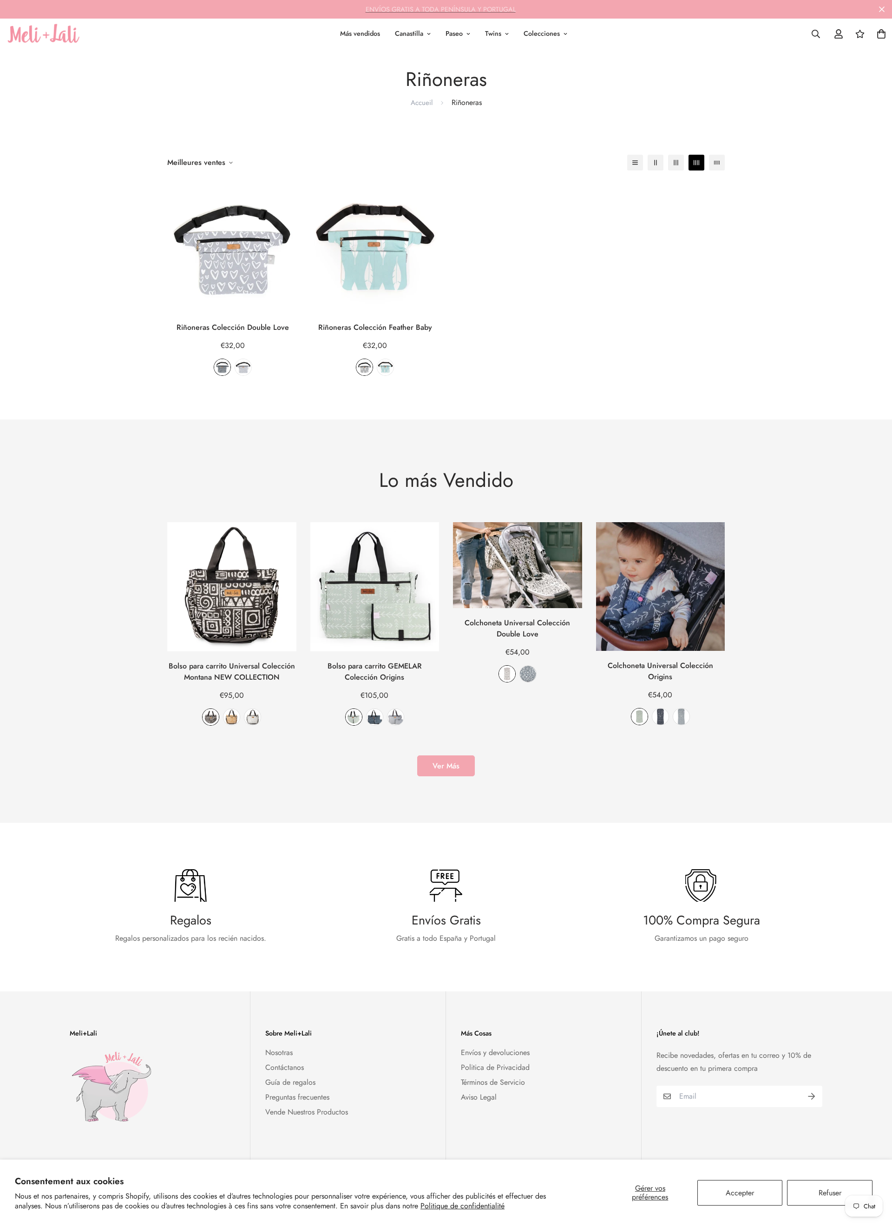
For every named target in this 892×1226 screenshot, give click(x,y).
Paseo (454, 33)
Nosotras (279, 1052)
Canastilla (409, 33)
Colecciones (542, 33)
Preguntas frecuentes (297, 1097)
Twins (493, 33)
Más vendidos (360, 33)
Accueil (422, 103)
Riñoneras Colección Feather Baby (375, 327)
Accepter (740, 1192)
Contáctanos (284, 1067)
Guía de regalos (290, 1082)
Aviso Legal (479, 1097)
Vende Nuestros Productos (306, 1112)
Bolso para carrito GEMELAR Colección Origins (375, 671)
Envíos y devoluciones (495, 1052)
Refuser (830, 1192)
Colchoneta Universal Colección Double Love (517, 628)
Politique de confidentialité (462, 1205)
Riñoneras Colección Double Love (233, 327)
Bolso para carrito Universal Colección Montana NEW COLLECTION (232, 671)
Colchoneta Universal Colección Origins (660, 671)
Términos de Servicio (493, 1082)
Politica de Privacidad (495, 1067)
